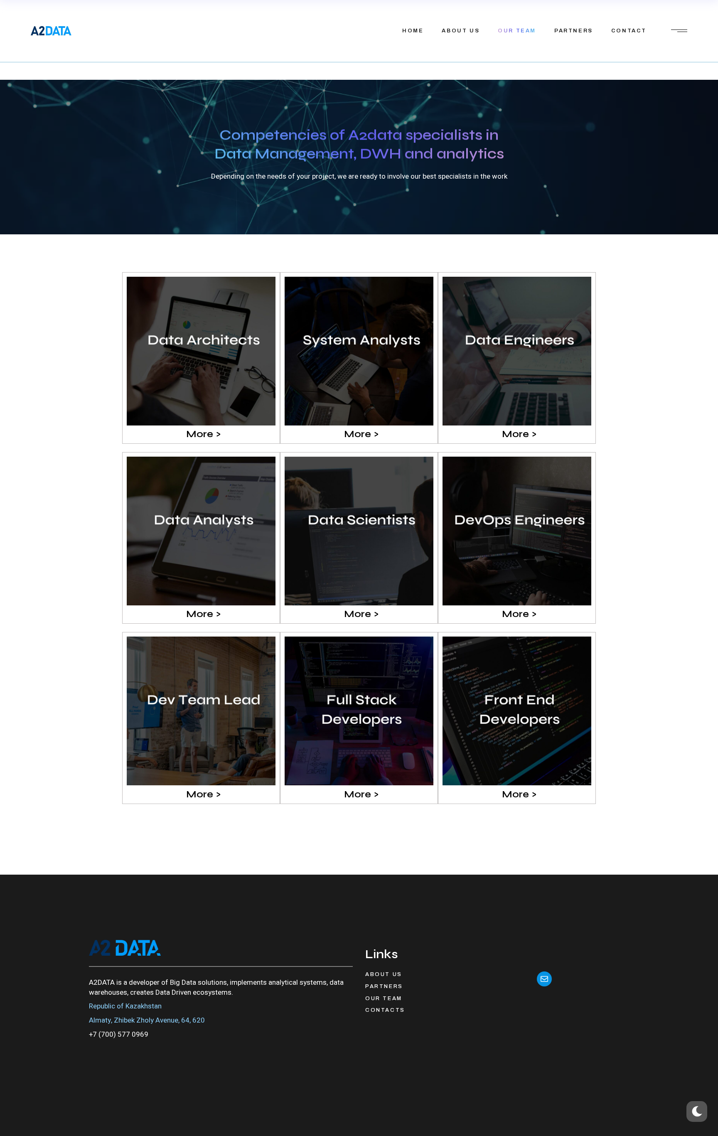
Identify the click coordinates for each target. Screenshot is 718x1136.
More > (203, 434)
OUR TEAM (383, 998)
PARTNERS (384, 986)
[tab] (201, 434)
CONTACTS (385, 1010)
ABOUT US (383, 974)
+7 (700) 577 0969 (118, 1034)
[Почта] (544, 978)
